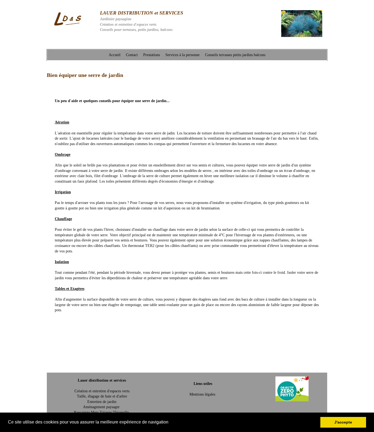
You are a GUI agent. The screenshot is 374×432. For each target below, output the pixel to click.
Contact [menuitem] (132, 55)
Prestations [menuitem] (151, 55)
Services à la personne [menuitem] (182, 55)
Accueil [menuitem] (114, 55)
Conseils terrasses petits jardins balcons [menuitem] (235, 55)
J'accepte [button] (343, 422)
